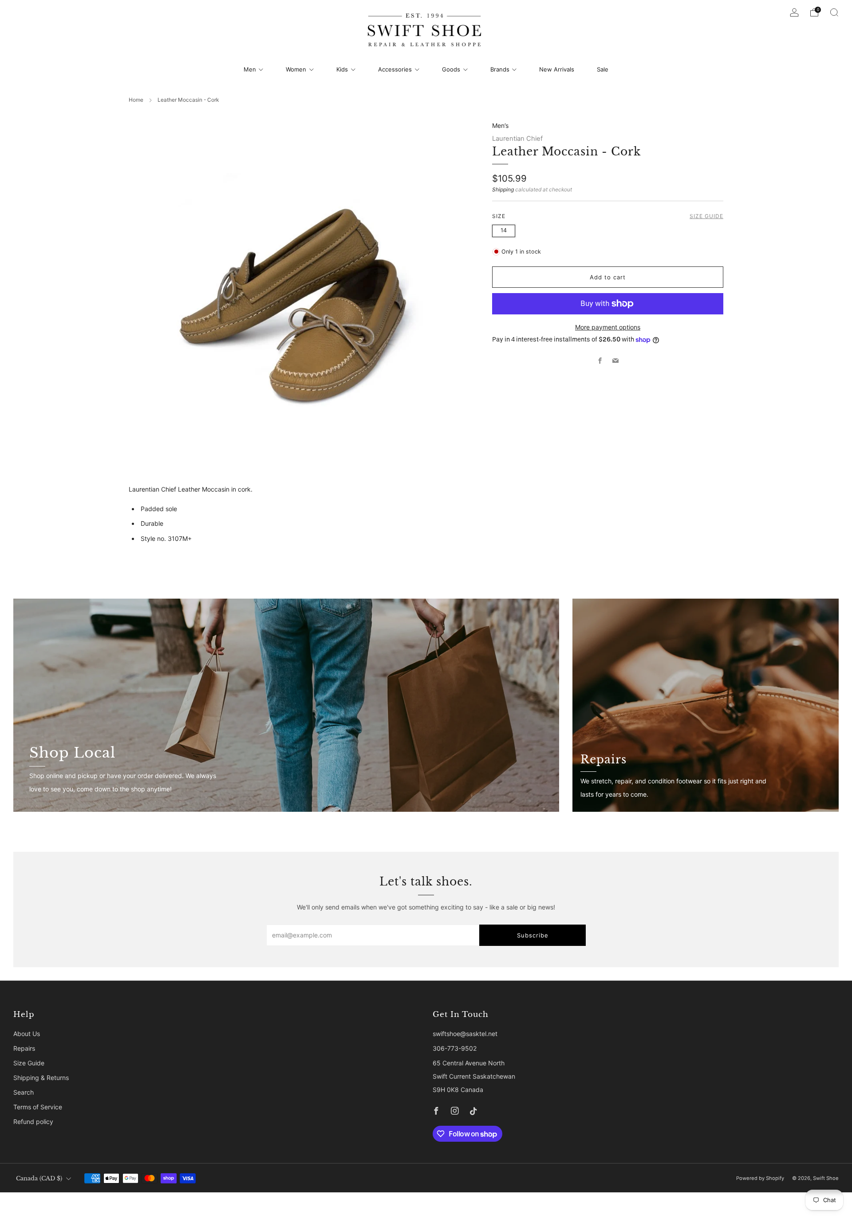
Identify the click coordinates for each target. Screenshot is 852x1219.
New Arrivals (556, 69)
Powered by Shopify (760, 1178)
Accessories (395, 69)
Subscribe (532, 935)
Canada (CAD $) (39, 1178)
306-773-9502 (455, 1048)
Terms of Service (37, 1107)
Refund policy (33, 1121)
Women (296, 69)
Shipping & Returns (41, 1077)
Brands (499, 69)
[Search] (834, 12)
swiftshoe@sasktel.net (465, 1033)
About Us (26, 1033)
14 (504, 230)
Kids (342, 69)
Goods (451, 69)
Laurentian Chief (517, 139)
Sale (602, 69)
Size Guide (706, 216)
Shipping (503, 189)
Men (250, 69)
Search (23, 1092)
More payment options (607, 327)
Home (136, 99)
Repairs (24, 1048)
